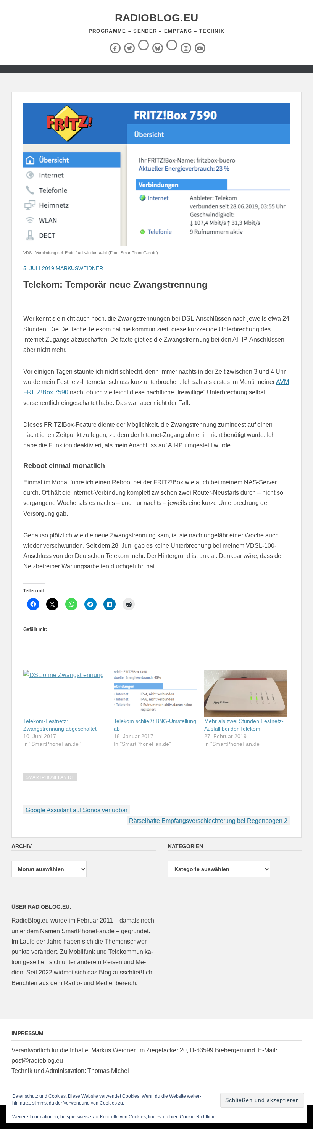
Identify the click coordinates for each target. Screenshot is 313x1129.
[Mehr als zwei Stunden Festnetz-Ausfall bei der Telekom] (245, 693)
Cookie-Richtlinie (198, 1116)
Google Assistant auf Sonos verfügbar (76, 810)
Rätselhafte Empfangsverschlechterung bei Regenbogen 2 (208, 821)
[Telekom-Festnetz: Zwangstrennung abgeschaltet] (64, 693)
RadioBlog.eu (156, 18)
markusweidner (79, 268)
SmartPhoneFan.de (50, 777)
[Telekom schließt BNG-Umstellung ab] (155, 693)
